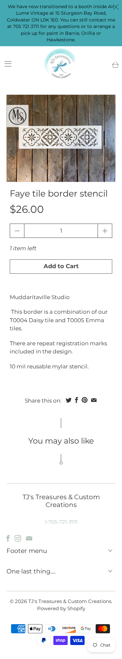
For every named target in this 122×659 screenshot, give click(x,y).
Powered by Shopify (61, 608)
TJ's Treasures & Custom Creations (69, 601)
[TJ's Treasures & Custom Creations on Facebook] (8, 538)
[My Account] (5, 63)
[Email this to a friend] (94, 400)
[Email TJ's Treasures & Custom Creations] (29, 538)
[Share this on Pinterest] (84, 400)
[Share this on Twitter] (69, 400)
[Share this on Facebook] (76, 400)
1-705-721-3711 (61, 522)
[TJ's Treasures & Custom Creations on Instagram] (18, 538)
